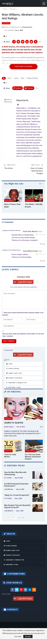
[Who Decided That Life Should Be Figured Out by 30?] (37, 508)
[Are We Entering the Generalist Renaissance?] (37, 486)
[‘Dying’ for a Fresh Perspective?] (37, 498)
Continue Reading (23, 67)
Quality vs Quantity (13, 422)
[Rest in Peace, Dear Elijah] (13, 195)
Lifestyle (30, 200)
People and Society (32, 78)
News (22, 78)
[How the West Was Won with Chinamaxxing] (37, 475)
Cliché (9, 78)
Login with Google (25, 282)
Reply (43, 244)
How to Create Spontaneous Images (37, 170)
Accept (28, 636)
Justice (16, 78)
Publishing (30, 451)
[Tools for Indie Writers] (13, 446)
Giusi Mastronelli (30, 251)
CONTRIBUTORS (16, 574)
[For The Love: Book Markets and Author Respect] (34, 446)
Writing (8, 418)
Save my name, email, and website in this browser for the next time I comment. (23, 335)
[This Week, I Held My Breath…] (34, 195)
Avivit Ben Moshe (30, 231)
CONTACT (12, 609)
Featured (6, 23)
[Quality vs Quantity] (23, 408)
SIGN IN (10, 534)
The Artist (8, 168)
